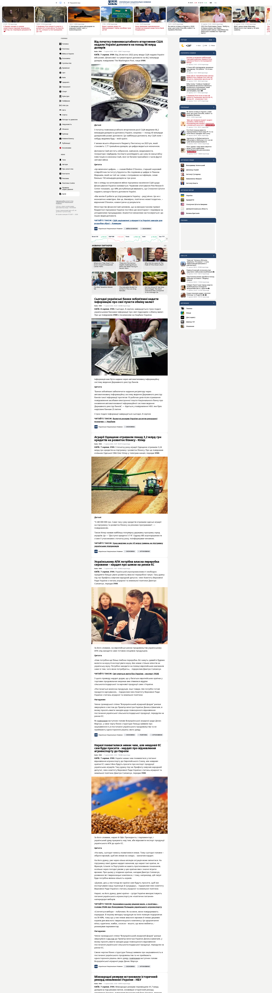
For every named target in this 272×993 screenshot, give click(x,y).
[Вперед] (269, 21)
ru (216, 3)
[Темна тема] (64, 3)
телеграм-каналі (137, 453)
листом (110, 938)
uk (211, 3)
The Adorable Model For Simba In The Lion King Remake (128, 289)
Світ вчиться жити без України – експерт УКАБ (136, 673)
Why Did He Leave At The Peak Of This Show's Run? (154, 264)
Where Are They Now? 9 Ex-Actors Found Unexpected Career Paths (104, 264)
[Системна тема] (60, 3)
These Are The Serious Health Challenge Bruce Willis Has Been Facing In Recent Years (128, 265)
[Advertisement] (198, 237)
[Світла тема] (56, 3)
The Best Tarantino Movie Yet (103, 288)
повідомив (102, 720)
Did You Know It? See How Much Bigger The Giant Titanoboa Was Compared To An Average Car (154, 289)
